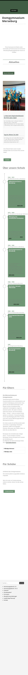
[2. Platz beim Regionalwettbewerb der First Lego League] (14, 96)
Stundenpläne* (8, 592)
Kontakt (6, 600)
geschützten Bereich (11, 442)
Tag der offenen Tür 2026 (11, 134)
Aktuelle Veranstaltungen (10, 596)
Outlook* (6, 590)
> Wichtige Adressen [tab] (9, 448)
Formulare (6, 594)
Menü (14, 10)
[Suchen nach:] (10, 583)
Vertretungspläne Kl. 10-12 (10, 588)
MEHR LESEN (11, 275)
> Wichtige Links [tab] (8, 451)
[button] (4, 34)
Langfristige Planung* (9, 598)
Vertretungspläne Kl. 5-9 (10, 586)
